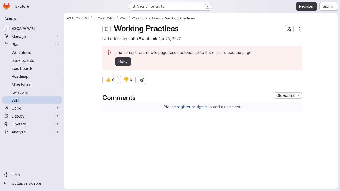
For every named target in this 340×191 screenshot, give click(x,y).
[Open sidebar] (106, 29)
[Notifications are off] (289, 29)
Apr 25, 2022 (169, 38)
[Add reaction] (142, 80)
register (183, 107)
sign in (201, 107)
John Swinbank (142, 38)
